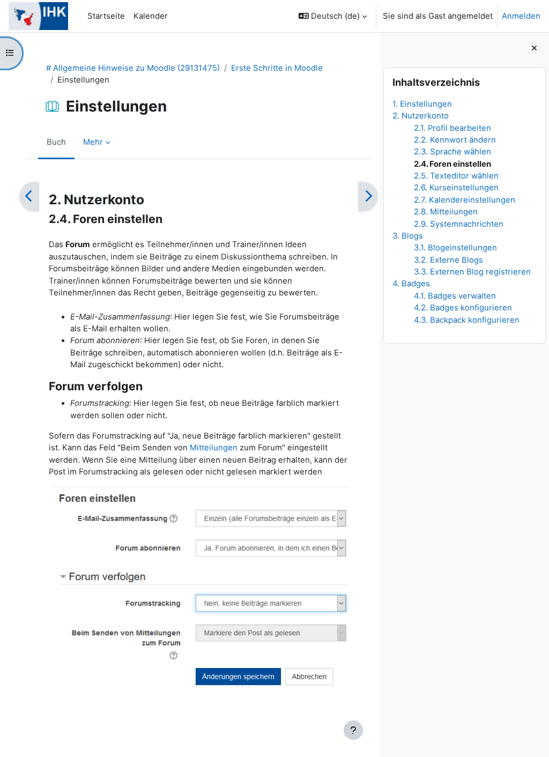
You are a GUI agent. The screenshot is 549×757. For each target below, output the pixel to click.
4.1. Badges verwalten (455, 296)
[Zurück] (29, 196)
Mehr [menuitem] (93, 142)
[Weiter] (368, 196)
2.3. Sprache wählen (452, 152)
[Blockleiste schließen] (534, 48)
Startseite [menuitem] (106, 16)
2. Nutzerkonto (420, 116)
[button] (333, 16)
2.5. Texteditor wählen (456, 176)
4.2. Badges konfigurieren (463, 308)
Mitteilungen (214, 447)
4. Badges (411, 283)
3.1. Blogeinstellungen (455, 248)
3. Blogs (407, 236)
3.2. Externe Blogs (448, 260)
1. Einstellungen (422, 104)
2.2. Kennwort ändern (455, 140)
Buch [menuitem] (56, 142)
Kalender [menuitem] (150, 16)
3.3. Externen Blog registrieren (472, 272)
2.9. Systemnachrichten (458, 224)
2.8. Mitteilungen (446, 212)
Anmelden (521, 16)
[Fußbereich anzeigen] (353, 730)
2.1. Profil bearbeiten (452, 128)
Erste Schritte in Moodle (277, 68)
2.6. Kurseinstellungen (456, 187)
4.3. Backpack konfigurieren (467, 320)
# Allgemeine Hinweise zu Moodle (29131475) (133, 68)
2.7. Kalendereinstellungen (464, 200)
